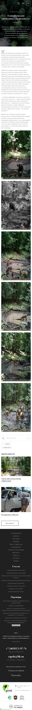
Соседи (16, 561)
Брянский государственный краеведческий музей (16, 580)
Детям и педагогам (16, 544)
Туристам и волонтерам (16, 550)
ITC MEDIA (18, 706)
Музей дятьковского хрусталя (16, 586)
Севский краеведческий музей (16, 570)
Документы (16, 552)
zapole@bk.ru (16, 656)
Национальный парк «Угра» (16, 591)
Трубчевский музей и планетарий (16, 573)
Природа (16, 541)
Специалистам (16, 547)
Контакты (16, 558)
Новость (8, 444)
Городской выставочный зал (16, 583)
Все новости (10, 523)
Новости (16, 555)
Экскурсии (16, 539)
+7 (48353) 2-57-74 (16, 648)
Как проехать (16, 641)
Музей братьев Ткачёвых (16, 588)
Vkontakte (16, 675)
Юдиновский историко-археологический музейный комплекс (16, 576)
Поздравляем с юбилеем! (9, 515)
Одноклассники (16, 670)
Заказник (16, 536)
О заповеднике (16, 533)
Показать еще (16, 625)
